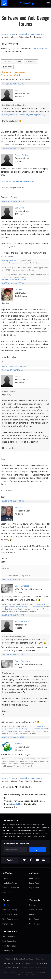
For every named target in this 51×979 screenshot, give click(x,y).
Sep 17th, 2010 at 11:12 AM (12, 370)
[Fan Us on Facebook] (31, 860)
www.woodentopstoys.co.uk (11, 263)
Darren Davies (21, 155)
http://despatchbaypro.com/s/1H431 (14, 279)
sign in (11, 48)
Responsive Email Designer (19, 607)
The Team (6, 878)
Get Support (26, 963)
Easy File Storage (9, 914)
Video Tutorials (35, 910)
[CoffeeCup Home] (27, 4)
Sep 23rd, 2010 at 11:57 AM (13, 655)
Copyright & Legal (40, 963)
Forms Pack (34, 883)
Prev (5, 79)
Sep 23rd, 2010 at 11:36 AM (13, 615)
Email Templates (9, 941)
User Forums (34, 919)
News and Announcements (30, 34)
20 (23, 79)
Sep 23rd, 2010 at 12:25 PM (13, 737)
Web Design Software (12, 963)
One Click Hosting (9, 910)
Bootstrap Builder (11, 609)
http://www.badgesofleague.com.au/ (18, 181)
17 (13, 79)
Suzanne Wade (22, 621)
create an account (40, 48)
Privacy (8, 968)
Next (27, 79)
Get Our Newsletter (10, 888)
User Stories (34, 924)
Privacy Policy (44, 972)
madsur (18, 743)
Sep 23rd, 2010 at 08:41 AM (13, 580)
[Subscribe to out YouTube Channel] (37, 860)
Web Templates (8, 936)
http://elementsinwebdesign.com (13, 366)
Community (34, 900)
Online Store (40, 959)
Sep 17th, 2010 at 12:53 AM (13, 149)
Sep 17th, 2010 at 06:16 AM (13, 201)
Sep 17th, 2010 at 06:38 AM (13, 283)
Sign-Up (37, 849)
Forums (12, 34)
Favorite (8, 67)
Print (19, 62)
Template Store (9, 931)
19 (20, 79)
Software (33, 873)
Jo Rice (18, 289)
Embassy (33, 914)
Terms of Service (25, 974)
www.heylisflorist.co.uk (9, 260)
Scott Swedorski (22, 586)
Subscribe (31, 62)
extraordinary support (11, 836)
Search (7, 62)
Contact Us (7, 892)
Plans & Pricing (8, 924)
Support (32, 905)
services (27, 830)
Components (7, 950)
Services (6, 900)
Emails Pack (34, 878)
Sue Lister (19, 208)
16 (10, 79)
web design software (11, 830)
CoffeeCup (7, 873)
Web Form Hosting (10, 919)
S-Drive (5, 905)
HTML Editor (7, 827)
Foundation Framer (36, 607)
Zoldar (18, 507)
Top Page (9, 959)
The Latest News (9, 883)
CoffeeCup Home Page (24, 959)
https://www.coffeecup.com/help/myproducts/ (23, 114)
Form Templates (9, 946)
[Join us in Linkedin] (44, 860)
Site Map (16, 968)
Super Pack (34, 888)
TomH (18, 90)
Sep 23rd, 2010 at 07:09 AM (13, 501)
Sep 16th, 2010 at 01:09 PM (13, 84)
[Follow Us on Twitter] (24, 860)
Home (3, 34)
